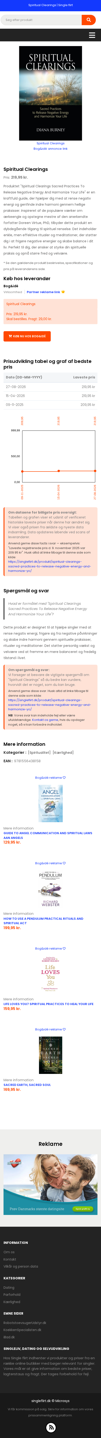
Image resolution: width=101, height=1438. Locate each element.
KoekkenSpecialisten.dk (22, 1330)
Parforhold (12, 1294)
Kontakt (10, 1259)
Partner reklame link (43, 292)
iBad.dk (9, 1337)
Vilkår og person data (21, 1266)
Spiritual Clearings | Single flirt (50, 5)
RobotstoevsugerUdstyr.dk (25, 1322)
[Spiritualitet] (39, 752)
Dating (9, 1287)
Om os (9, 1252)
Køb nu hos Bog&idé (29, 336)
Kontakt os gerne (45, 720)
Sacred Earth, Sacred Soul (27, 1085)
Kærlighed (12, 1302)
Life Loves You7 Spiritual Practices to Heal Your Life (48, 1004)
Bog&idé (11, 286)
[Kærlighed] (63, 752)
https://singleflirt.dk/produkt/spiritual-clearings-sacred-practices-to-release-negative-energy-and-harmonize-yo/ (49, 566)
